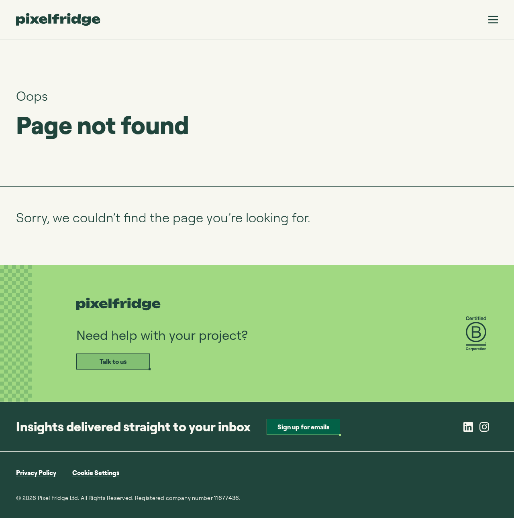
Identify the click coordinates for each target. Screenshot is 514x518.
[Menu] (493, 19)
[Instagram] (484, 427)
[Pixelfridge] (58, 19)
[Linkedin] (468, 427)
